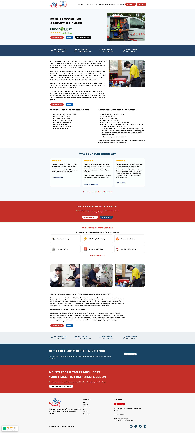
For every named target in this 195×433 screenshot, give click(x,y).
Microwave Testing (62, 249)
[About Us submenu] (115, 4)
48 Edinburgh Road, (120, 408)
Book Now (141, 4)
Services (85, 404)
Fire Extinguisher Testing (128, 249)
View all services (96, 255)
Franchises (86, 407)
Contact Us (86, 414)
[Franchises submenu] (92, 4)
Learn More (129, 354)
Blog (84, 409)
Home (84, 402)
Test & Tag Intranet (119, 414)
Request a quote (57, 37)
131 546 (129, 4)
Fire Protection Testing (127, 239)
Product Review (103, 192)
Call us (69, 37)
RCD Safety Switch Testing (97, 239)
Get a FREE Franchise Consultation (61, 386)
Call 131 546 (105, 217)
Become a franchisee (83, 37)
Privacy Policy (72, 426)
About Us (85, 411)
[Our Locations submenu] (107, 4)
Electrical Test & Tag (63, 239)
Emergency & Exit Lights (96, 249)
